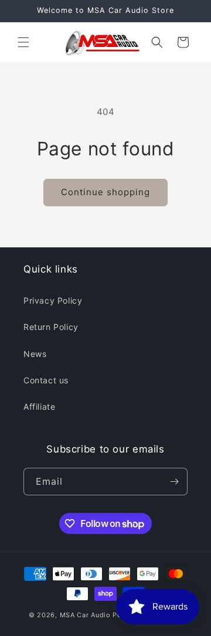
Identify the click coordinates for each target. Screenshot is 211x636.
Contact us (46, 380)
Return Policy (51, 327)
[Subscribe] (174, 481)
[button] (23, 42)
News (34, 354)
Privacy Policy (52, 300)
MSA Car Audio (85, 615)
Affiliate (39, 406)
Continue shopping (105, 192)
